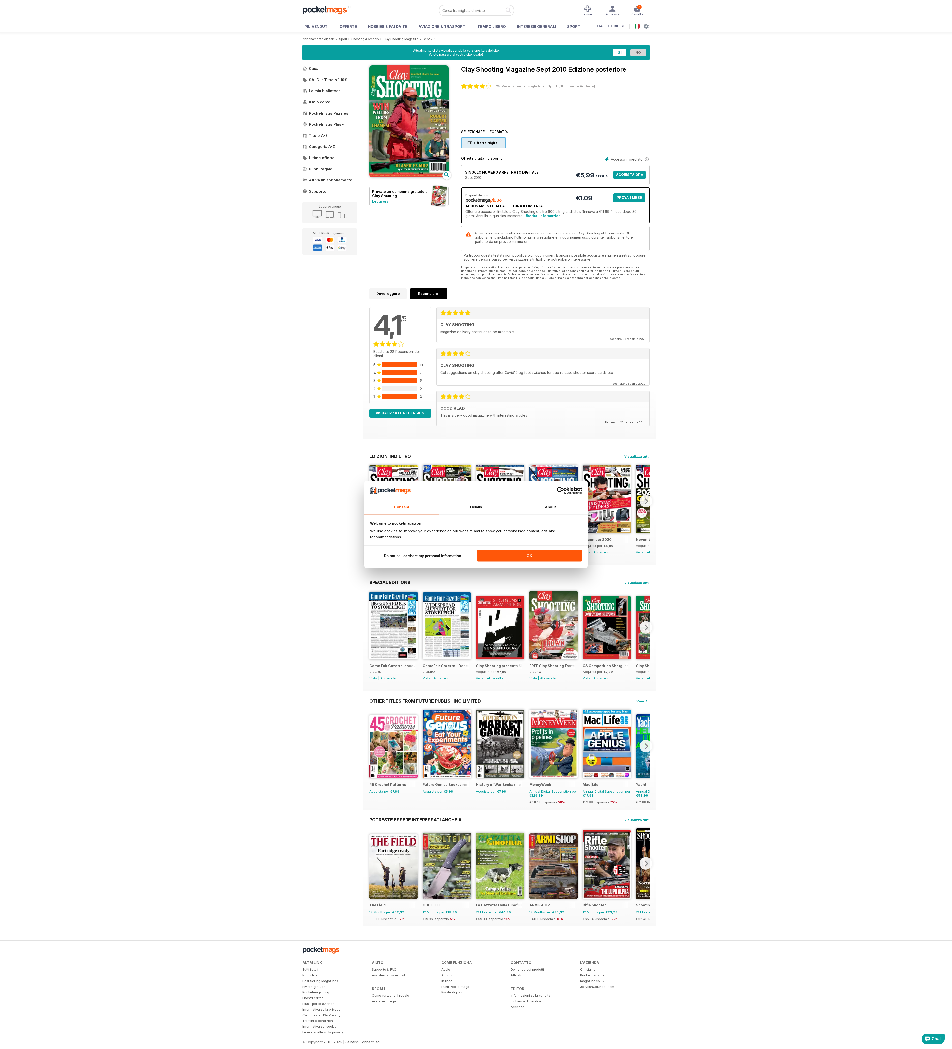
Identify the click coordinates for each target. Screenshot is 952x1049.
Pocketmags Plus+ (326, 124)
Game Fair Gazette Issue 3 (392, 666)
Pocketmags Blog (315, 992)
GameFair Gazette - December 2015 (446, 666)
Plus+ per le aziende (318, 1004)
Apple (445, 969)
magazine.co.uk (592, 981)
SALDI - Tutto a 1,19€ (328, 79)
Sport (573, 26)
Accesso (517, 1007)
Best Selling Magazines (320, 981)
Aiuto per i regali (384, 1001)
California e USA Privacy (321, 1015)
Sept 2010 (430, 39)
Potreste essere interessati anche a (415, 819)
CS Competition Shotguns (605, 666)
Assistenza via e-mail (388, 975)
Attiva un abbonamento (330, 180)
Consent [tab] (401, 507)
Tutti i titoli (310, 969)
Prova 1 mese (629, 197)
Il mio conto (319, 102)
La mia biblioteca (325, 90)
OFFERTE (348, 26)
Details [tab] (476, 507)
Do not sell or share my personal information (422, 556)
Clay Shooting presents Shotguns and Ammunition (499, 666)
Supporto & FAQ (384, 969)
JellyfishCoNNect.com (597, 987)
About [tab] (550, 507)
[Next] (646, 501)
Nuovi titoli (310, 975)
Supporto (317, 191)
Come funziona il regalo (390, 995)
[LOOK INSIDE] (409, 176)
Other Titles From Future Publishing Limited (425, 701)
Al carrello (601, 552)
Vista (640, 552)
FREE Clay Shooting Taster (552, 666)
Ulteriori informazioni (543, 216)
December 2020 (597, 539)
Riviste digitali (451, 992)
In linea (446, 981)
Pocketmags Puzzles (328, 113)
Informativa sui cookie (319, 1026)
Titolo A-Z (318, 135)
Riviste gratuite (313, 987)
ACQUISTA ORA (629, 175)
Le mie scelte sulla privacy (323, 1032)
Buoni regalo (320, 169)
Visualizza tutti (637, 456)
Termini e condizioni (318, 1021)
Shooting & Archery (365, 39)
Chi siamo (587, 969)
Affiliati (516, 975)
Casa (313, 68)
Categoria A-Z (322, 146)
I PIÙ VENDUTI (315, 26)
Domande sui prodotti (527, 969)
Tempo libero (491, 26)
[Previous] (373, 627)
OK (529, 556)
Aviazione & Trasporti (442, 26)
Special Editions (389, 582)
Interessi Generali (536, 26)
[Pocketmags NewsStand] (327, 10)
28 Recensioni (508, 86)
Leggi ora (380, 201)
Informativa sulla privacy (321, 1009)
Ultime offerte (322, 157)
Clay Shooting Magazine (401, 39)
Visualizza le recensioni (400, 413)
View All (643, 701)
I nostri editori (313, 998)
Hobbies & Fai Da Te (387, 26)
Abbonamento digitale (318, 39)
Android (447, 975)
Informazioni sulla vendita (530, 995)
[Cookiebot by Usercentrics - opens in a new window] (560, 490)
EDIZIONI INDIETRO (390, 456)
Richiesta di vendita (526, 1001)
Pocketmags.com (593, 975)
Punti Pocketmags (455, 987)
